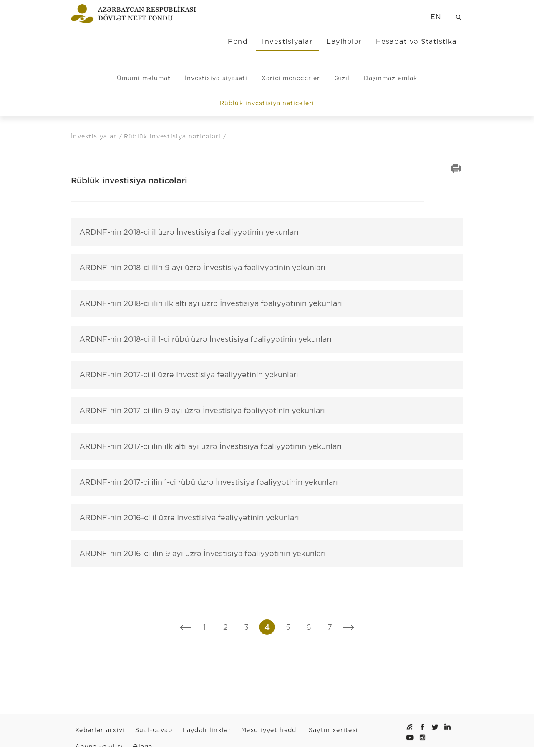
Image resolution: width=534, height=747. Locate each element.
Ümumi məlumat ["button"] (144, 78)
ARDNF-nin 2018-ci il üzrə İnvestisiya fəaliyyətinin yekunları (189, 232)
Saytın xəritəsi (333, 730)
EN (436, 17)
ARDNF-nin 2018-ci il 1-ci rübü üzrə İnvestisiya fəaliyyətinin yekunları (205, 339)
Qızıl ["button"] (342, 78)
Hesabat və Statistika (416, 41)
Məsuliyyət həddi (270, 730)
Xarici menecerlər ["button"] (291, 78)
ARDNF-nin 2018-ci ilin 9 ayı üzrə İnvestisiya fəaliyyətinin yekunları (202, 267)
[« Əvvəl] (185, 627)
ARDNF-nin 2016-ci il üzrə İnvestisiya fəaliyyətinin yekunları (189, 517)
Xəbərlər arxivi (100, 730)
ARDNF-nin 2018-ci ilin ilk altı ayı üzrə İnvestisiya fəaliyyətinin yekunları (210, 303)
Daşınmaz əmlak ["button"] (390, 78)
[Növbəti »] (348, 627)
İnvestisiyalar (287, 41)
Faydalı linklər (207, 730)
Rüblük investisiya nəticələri (173, 136)
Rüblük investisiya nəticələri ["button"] (267, 103)
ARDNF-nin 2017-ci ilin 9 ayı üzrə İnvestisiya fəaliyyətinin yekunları (202, 410)
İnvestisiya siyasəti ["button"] (216, 78)
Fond (238, 41)
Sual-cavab (154, 730)
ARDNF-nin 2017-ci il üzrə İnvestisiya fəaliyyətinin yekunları (188, 374)
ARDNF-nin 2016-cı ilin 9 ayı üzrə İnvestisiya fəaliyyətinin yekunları (202, 553)
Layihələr (344, 41)
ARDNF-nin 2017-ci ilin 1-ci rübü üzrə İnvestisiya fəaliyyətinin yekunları (208, 482)
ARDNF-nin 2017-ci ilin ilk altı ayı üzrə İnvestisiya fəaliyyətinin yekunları (210, 446)
